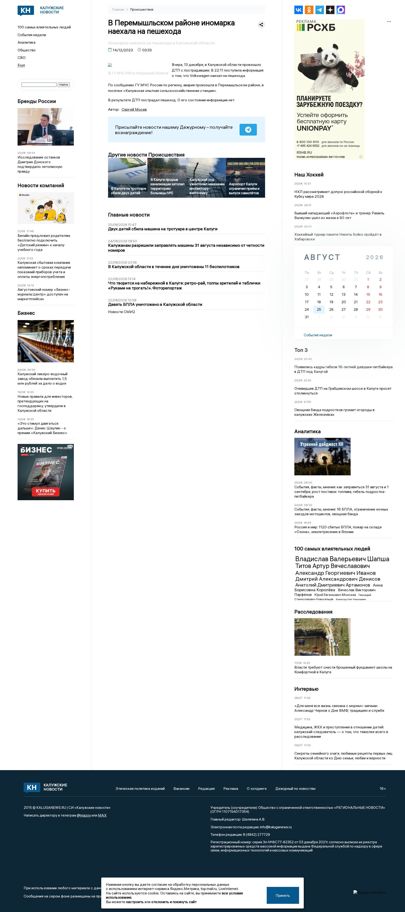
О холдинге (257, 788)
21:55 (307, 402)
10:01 (307, 183)
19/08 (21, 392)
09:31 (307, 205)
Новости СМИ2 (121, 311)
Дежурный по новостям (295, 788)
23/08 (298, 380)
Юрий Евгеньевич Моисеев (336, 595)
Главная (118, 9)
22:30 (307, 380)
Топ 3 (301, 350)
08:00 (308, 482)
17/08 (298, 663)
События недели (32, 34)
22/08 (22, 153)
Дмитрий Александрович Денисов (337, 578)
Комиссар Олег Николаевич (351, 599)
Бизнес (26, 313)
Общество (27, 50)
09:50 (31, 369)
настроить (135, 901)
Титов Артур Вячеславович (332, 566)
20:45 (308, 359)
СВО (22, 57)
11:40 (307, 698)
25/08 (298, 183)
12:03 (30, 392)
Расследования (313, 611)
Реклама (230, 788)
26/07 (298, 698)
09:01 (307, 226)
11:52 (307, 719)
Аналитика (26, 42)
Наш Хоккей (309, 174)
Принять (283, 895)
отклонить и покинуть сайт (174, 901)
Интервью (306, 688)
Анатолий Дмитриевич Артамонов (333, 585)
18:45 (307, 522)
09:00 (31, 153)
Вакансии (181, 788)
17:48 (30, 231)
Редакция (206, 788)
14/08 (21, 419)
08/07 (298, 745)
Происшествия (141, 9)
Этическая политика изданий (140, 788)
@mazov (84, 815)
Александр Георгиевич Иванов (335, 572)
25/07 (298, 719)
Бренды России (37, 101)
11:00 (307, 745)
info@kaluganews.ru (276, 827)
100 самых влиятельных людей (44, 27)
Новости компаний (41, 185)
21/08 (21, 231)
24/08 (22, 369)
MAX (102, 815)
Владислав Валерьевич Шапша (342, 559)
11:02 (29, 258)
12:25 (306, 663)
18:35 (30, 419)
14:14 (30, 285)
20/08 (22, 285)
